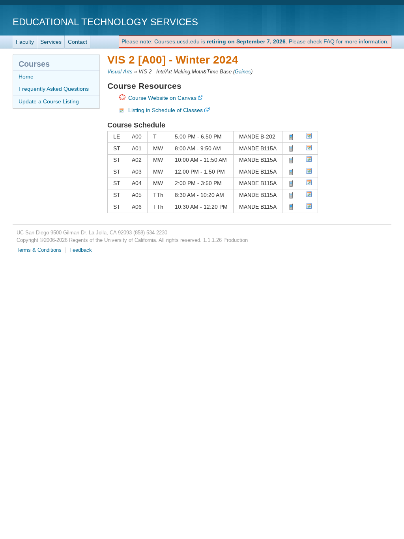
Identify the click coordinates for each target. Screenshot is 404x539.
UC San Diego (346, 21)
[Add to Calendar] (309, 137)
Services (51, 42)
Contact (77, 42)
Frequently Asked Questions (54, 89)
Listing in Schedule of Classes (165, 110)
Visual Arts (120, 72)
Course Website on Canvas (162, 98)
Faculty (25, 42)
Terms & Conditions (39, 250)
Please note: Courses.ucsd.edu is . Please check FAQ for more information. (255, 41)
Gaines (243, 72)
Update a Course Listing (49, 101)
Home (26, 76)
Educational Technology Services (105, 22)
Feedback (80, 250)
